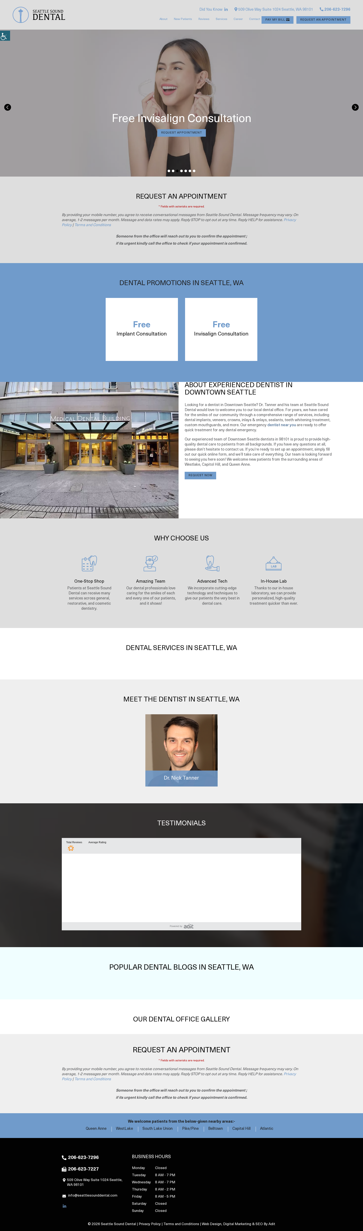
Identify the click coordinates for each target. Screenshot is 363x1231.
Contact (254, 19)
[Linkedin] (226, 10)
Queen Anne (96, 1129)
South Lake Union (157, 1129)
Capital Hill (241, 1129)
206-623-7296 (337, 10)
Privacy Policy (150, 1224)
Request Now (200, 475)
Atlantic (266, 1129)
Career (238, 19)
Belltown (215, 1129)
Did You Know (210, 10)
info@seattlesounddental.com (92, 1195)
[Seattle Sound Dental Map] (253, 1186)
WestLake (124, 1129)
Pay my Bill (275, 19)
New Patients (183, 19)
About (163, 19)
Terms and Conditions (92, 225)
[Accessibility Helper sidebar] (5, 36)
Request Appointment (181, 132)
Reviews (203, 19)
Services (221, 19)
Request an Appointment (323, 19)
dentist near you (281, 425)
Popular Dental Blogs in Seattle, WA (181, 967)
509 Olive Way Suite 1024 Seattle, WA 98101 (275, 10)
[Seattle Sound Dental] (39, 15)
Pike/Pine (190, 1129)
